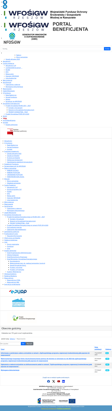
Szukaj (107, 49)
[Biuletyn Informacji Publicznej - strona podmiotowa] (56, 132)
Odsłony (108, 349)
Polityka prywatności (64, 409)
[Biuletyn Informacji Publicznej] (5, 118)
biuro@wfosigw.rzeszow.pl (57, 392)
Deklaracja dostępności (49, 409)
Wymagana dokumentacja (10, 370)
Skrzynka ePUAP (51, 394)
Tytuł (2, 349)
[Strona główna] (5, 2)
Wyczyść (29, 344)
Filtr (23, 344)
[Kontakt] (5, 6)
